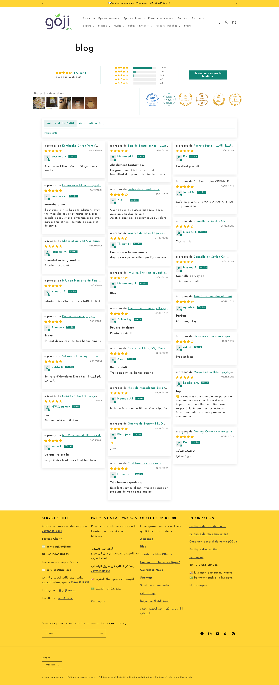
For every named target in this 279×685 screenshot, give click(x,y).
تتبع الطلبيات (147, 593)
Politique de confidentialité (207, 526)
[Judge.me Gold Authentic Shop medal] (185, 99)
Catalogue (98, 601)
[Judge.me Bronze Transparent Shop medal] (202, 99)
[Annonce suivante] (236, 3)
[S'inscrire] (102, 633)
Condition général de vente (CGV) (213, 541)
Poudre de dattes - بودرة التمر (147, 308)
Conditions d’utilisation (140, 677)
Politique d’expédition (166, 677)
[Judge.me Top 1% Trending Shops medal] (235, 99)
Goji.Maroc (65, 598)
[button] (88, 18)
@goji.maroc (67, 590)
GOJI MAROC (57, 678)
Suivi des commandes (155, 585)
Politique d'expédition (204, 549)
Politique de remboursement (208, 534)
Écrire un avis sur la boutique (208, 75)
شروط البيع (196, 557)
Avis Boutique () (91, 123)
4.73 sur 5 (80, 73)
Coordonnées (186, 677)
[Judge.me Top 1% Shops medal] (218, 99)
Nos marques (198, 585)
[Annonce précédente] (42, 3)
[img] (71, 73)
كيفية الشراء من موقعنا (154, 601)
